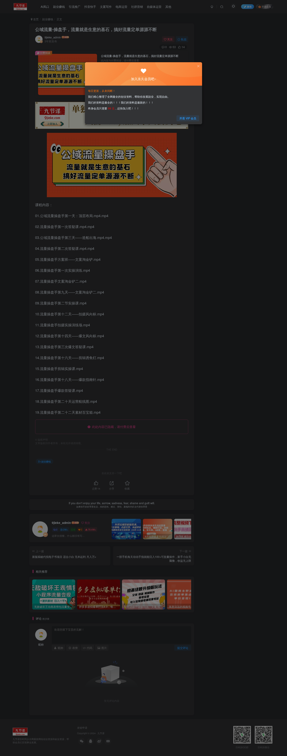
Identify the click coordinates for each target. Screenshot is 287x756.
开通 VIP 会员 (187, 118)
